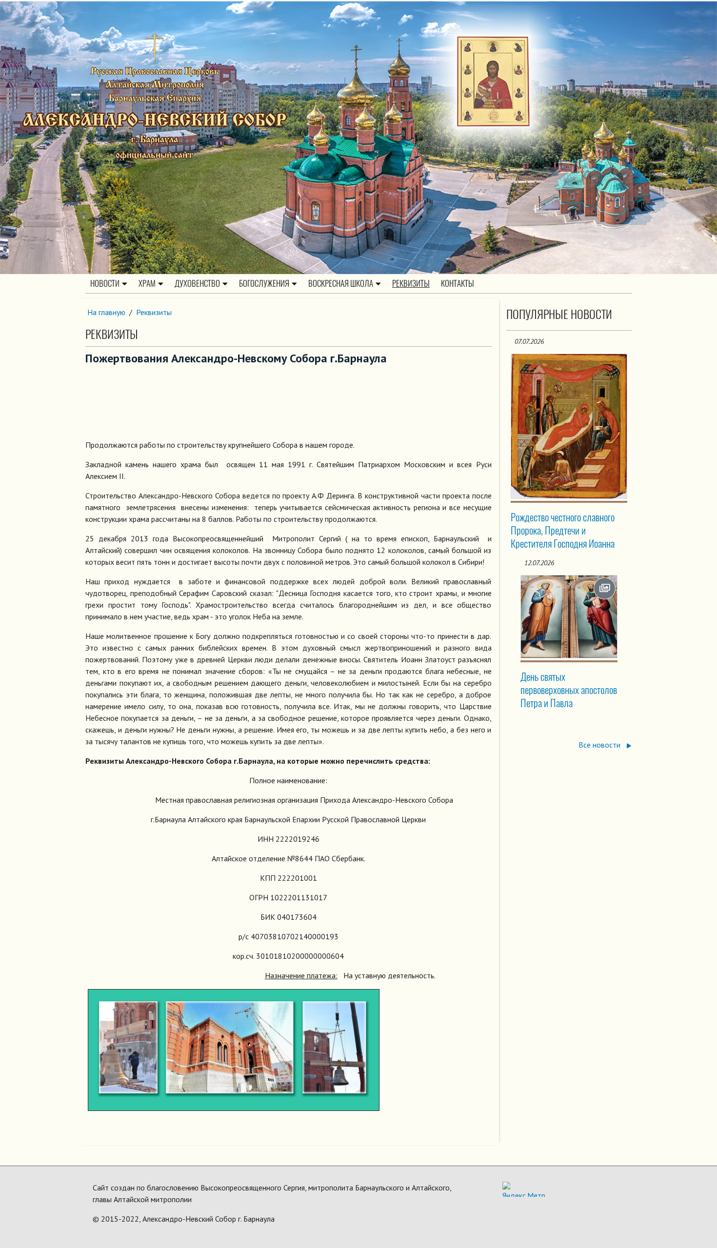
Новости (105, 283)
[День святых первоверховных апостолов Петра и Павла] (569, 616)
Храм (147, 283)
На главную (106, 312)
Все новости (600, 745)
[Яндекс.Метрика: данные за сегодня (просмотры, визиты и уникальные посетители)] (523, 1189)
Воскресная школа (340, 283)
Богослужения (264, 283)
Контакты (457, 283)
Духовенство (197, 283)
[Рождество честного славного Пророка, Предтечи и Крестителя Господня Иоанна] (569, 426)
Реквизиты (411, 283)
